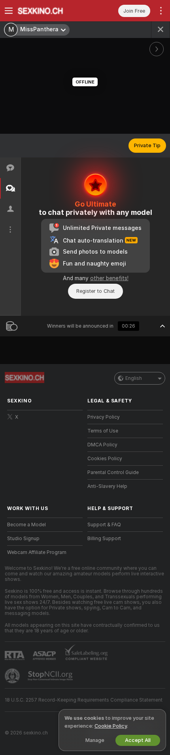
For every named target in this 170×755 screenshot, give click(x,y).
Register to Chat (95, 291)
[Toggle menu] (8, 10)
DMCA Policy (102, 445)
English (133, 378)
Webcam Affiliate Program (36, 552)
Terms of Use (102, 431)
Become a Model (26, 524)
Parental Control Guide (113, 472)
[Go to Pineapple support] (13, 675)
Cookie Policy (110, 726)
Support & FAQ (104, 524)
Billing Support (104, 538)
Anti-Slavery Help (107, 486)
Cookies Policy (104, 458)
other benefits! (109, 278)
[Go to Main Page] (51, 10)
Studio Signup (23, 538)
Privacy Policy (103, 417)
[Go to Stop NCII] (51, 676)
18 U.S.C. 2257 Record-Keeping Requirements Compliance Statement (83, 700)
